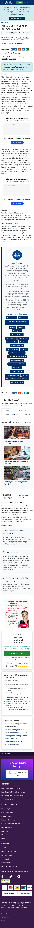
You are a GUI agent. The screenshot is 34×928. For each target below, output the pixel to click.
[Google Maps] (18, 876)
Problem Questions (8, 820)
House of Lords (10, 226)
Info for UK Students (8, 851)
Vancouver (16, 414)
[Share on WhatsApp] (27, 49)
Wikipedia (26, 414)
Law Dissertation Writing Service (16, 733)
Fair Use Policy (6, 855)
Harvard (6, 414)
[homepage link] (2, 22)
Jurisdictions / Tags (24, 496)
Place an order (17, 653)
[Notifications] (27, 2)
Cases (7, 22)
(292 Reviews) (23, 663)
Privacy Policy (5, 913)
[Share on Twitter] (15, 49)
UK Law (19, 43)
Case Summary (23, 37)
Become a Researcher (9, 866)
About (3, 848)
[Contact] (24, 2)
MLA (20, 410)
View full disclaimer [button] (16, 18)
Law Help (4, 831)
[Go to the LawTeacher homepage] (9, 2)
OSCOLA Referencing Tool (10, 824)
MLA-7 (27, 410)
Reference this (6, 40)
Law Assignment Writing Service (15, 736)
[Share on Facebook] (12, 49)
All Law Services (7, 799)
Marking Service (10, 739)
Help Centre (5, 863)
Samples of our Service (12, 742)
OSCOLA (6, 410)
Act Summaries (6, 816)
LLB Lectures (6, 835)
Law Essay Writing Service (13, 730)
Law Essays (5, 809)
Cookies (3, 920)
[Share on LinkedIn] (23, 49)
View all (28, 422)
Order (20, 2)
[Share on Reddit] (19, 49)
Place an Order (20, 774)
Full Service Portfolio (11, 745)
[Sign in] (31, 2)
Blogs (3, 838)
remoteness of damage (13, 67)
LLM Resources (6, 827)
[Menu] (3, 2)
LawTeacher (20, 40)
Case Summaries (7, 812)
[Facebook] (3, 876)
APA (14, 410)
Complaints (5, 859)
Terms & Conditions (7, 917)
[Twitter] (11, 876)
